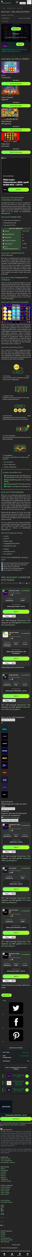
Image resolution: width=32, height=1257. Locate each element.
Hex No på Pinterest (7, 1202)
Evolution (3, 1172)
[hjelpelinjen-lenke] (2, 1223)
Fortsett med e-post (10, 820)
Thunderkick (4, 1179)
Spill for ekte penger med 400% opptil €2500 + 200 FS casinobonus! (14, 50)
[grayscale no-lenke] (2, 1227)
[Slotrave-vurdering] (12, 595)
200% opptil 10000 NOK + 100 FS (16, 691)
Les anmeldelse (25, 590)
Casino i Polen (5, 1194)
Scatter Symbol (24, 1056)
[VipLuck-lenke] (5, 637)
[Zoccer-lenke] (5, 914)
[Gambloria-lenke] (5, 829)
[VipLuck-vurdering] (12, 638)
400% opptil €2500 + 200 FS (16, 606)
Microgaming (4, 1170)
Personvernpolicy (6, 1238)
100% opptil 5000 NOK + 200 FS (16, 927)
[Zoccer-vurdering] (12, 916)
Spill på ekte (16, 29)
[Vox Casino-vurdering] (12, 872)
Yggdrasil (3, 1177)
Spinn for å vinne (8, 720)
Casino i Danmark (5, 1187)
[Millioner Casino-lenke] (6, 1112)
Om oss (3, 1236)
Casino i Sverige (5, 1189)
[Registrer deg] (29, 2)
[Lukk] (28, 160)
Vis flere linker (16, 1245)
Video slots (26, 1052)
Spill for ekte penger (16, 83)
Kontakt (3, 1235)
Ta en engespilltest (6, 1161)
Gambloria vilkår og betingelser (16, 859)
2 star (12, 18)
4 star (15, 18)
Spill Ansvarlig (5, 1242)
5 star (17, 18)
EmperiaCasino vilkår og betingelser (16, 708)
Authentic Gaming (6, 1181)
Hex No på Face (5, 1200)
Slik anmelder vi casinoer (8, 1162)
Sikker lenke (20, 47)
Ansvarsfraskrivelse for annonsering (11, 583)
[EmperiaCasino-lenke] (5, 679)
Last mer (5, 995)
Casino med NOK (5, 1159)
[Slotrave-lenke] (5, 45)
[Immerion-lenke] (5, 958)
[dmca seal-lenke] (2, 1215)
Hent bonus (16, 1119)
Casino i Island (5, 1191)
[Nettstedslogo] (8, 2)
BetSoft (3, 1176)
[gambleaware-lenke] (2, 1219)
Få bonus (18, 189)
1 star (10, 18)
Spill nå (20, 44)
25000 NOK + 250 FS (16, 842)
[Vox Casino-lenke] (5, 872)
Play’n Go (3, 1174)
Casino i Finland (5, 1192)
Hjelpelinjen (21, 620)
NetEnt (3, 1169)
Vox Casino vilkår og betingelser (16, 901)
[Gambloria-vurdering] (12, 830)
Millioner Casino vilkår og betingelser (15, 1125)
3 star (14, 18)
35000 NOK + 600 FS (16, 884)
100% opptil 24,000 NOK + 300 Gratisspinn (16, 652)
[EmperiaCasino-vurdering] (12, 679)
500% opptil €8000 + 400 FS (16, 971)
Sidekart (3, 1233)
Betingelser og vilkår (7, 1240)
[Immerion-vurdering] (12, 959)
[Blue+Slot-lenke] (16, 1014)
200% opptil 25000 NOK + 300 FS (16, 1115)
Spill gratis (16, 34)
